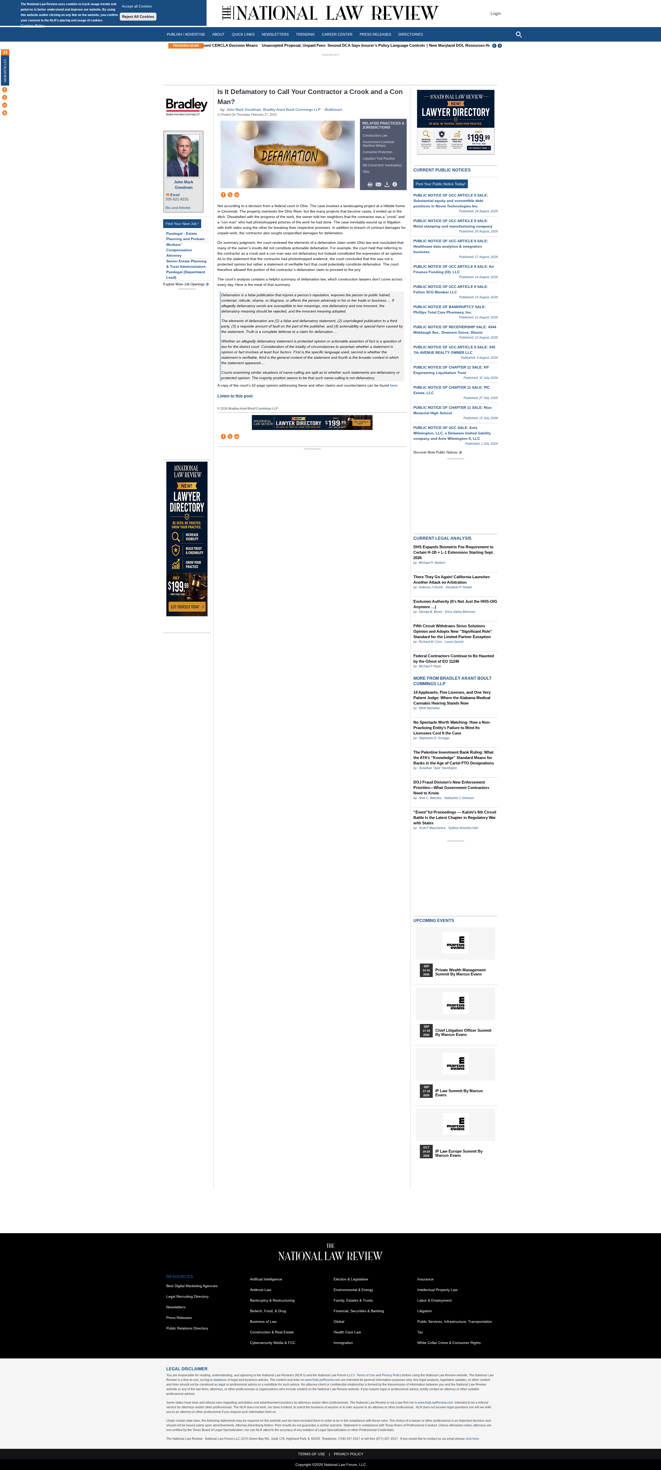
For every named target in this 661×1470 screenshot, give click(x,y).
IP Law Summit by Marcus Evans (459, 1093)
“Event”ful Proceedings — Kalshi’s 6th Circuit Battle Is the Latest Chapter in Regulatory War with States (454, 817)
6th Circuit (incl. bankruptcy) (382, 165)
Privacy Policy (392, 1375)
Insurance (425, 1279)
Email (175, 195)
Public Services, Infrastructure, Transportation (454, 1321)
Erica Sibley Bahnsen (460, 612)
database (220, 1380)
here (393, 385)
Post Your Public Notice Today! (441, 184)
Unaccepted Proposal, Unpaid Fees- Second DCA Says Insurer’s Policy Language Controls (288, 45)
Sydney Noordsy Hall (463, 828)
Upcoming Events (433, 920)
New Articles (5, 70)
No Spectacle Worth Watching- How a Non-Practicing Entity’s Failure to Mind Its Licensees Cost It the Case (452, 727)
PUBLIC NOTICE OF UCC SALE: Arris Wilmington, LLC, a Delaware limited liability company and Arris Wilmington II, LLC (452, 433)
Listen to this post (235, 396)
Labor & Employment (434, 1300)
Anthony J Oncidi (431, 587)
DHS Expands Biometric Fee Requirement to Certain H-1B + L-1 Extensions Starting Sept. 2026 (453, 552)
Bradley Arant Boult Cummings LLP (291, 109)
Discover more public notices (435, 452)
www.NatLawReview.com (322, 1380)
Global (339, 1321)
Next (500, 45)
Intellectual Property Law (437, 1290)
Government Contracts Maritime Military (378, 143)
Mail (379, 185)
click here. (473, 1439)
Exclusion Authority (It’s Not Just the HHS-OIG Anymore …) (455, 604)
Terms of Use (366, 1375)
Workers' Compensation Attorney (179, 250)
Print (371, 185)
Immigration (343, 1343)
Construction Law (375, 135)
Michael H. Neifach (432, 563)
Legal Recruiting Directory (187, 1296)
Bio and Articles (178, 208)
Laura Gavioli (454, 642)
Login (496, 13)
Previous (494, 45)
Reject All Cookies (138, 16)
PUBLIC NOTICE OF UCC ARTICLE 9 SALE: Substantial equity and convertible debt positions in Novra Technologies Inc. (450, 200)
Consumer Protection (377, 152)
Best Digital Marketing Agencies (192, 1286)
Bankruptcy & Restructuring (272, 1300)
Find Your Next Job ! (182, 224)
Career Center (337, 34)
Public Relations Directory (187, 1328)
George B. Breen (430, 612)
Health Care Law (347, 1332)
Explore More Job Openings (184, 284)
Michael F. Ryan (430, 666)
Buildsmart (333, 109)
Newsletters (275, 34)
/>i (395, 185)
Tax (420, 1332)
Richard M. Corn (430, 642)
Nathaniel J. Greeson (459, 798)
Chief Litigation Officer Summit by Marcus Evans (463, 1032)
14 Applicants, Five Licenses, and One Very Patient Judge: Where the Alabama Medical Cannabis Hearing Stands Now (452, 697)
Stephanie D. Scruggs (434, 738)
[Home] (330, 13)
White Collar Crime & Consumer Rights (449, 1343)
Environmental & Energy (353, 1290)
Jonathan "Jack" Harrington (438, 768)
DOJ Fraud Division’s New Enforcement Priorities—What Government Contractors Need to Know (451, 787)
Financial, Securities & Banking (359, 1311)
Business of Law (263, 1321)
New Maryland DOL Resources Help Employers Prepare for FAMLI (433, 45)
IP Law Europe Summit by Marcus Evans (459, 1153)
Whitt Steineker (429, 708)
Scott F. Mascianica (432, 828)
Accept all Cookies (137, 6)
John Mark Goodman (183, 185)
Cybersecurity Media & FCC (272, 1343)
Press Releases (179, 1318)
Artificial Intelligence (266, 1279)
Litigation (424, 1311)
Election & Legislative (351, 1279)
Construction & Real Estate (272, 1332)
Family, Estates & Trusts (353, 1300)
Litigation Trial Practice (379, 158)
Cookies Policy (32, 26)
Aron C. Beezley (430, 798)
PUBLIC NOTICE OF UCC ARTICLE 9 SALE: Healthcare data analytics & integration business (450, 246)
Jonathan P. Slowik (458, 587)
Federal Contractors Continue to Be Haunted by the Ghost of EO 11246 (453, 658)
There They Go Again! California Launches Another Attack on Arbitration (451, 579)
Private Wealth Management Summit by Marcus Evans (460, 972)
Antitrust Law (260, 1290)
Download (388, 185)
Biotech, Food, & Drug (268, 1311)
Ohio (366, 172)
